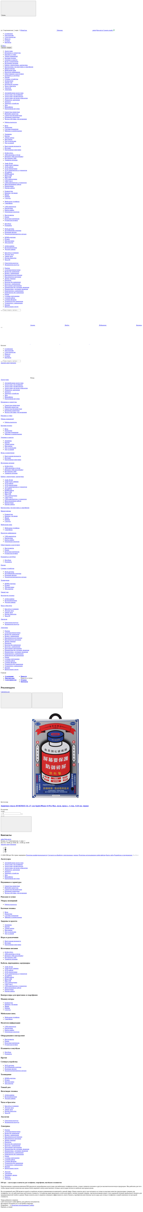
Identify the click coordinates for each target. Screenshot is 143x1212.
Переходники (9, 186)
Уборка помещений (11, 56)
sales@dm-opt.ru (98, 30)
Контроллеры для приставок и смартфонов (19, 67)
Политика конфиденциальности (36, 855)
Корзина (139, 325)
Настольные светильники (13, 285)
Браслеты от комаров (12, 253)
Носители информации (12, 72)
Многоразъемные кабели (13, 184)
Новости (7, 39)
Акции (32, 325)
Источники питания (11, 63)
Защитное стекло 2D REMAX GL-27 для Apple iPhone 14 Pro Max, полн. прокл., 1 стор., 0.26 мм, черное (45, 806)
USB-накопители (10, 206)
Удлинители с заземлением (14, 303)
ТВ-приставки (9, 241)
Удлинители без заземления (14, 301)
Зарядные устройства (12, 103)
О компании (9, 33)
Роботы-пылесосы (11, 122)
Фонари (7, 305)
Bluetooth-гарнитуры (11, 114)
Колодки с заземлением (12, 284)
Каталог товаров (6, 47)
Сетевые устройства (11, 79)
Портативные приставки (13, 150)
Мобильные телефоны (12, 201)
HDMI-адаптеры (10, 237)
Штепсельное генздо (11, 306)
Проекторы (8, 127)
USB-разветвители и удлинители (16, 182)
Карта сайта (110, 855)
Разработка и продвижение (123, 855)
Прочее (7, 77)
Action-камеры (9, 246)
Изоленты (8, 280)
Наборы (7, 196)
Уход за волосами (10, 141)
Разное (7, 217)
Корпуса (7, 1177)
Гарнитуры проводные (12, 112)
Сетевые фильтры (10, 299)
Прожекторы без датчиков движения (17, 287)
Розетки (7, 268)
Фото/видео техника (11, 84)
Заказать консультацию (8, 363)
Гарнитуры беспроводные (13, 115)
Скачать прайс (108, 30)
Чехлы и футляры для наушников (16, 119)
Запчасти (8, 101)
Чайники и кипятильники (13, 131)
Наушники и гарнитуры (13, 53)
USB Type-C (9, 181)
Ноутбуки (8, 224)
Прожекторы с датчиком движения (16, 289)
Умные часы (9, 256)
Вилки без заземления (12, 271)
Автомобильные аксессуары (14, 93)
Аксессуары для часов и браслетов (16, 98)
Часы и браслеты (10, 86)
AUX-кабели (9, 167)
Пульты (7, 239)
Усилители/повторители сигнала (15, 234)
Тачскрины (8, 1173)
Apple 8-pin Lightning (11, 165)
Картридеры (9, 208)
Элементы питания (11, 160)
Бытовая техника (10, 58)
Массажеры (8, 139)
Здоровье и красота (11, 60)
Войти (67, 325)
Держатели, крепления (12, 100)
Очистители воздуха (11, 263)
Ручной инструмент (11, 220)
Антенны (8, 1178)
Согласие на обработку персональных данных (63, 855)
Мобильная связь (10, 70)
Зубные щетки (9, 137)
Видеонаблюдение (11, 247)
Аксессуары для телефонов (14, 94)
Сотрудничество (10, 37)
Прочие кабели (10, 188)
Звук (6, 105)
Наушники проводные (12, 117)
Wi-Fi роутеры (9, 229)
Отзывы (7, 40)
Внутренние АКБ (10, 158)
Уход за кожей (9, 143)
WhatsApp (23, 30)
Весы (6, 125)
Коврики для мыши (11, 193)
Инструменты (9, 215)
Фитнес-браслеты (10, 258)
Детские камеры (10, 249)
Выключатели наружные (13, 277)
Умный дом (8, 82)
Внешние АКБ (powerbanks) (14, 156)
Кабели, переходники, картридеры (16, 65)
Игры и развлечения (11, 61)
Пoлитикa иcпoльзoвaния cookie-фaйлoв (92, 855)
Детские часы (9, 254)
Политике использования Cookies (23, 1205)
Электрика (8, 89)
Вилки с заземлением (12, 273)
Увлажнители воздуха (12, 265)
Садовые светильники (12, 296)
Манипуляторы (10, 68)
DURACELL (9, 153)
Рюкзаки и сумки (10, 54)
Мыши (7, 195)
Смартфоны (9, 203)
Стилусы (8, 198)
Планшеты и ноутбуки (12, 75)
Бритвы (7, 136)
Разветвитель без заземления (14, 292)
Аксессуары (9, 51)
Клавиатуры (9, 191)
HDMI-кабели (9, 174)
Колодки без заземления (13, 282)
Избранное (103, 325)
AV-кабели (8, 172)
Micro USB (8, 175)
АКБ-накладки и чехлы (12, 155)
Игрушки (8, 148)
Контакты (8, 42)
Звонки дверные (10, 278)
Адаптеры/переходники (12, 270)
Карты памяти (9, 210)
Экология (8, 88)
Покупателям (9, 35)
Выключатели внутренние (13, 275)
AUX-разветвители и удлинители (16, 170)
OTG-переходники (11, 179)
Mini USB (8, 177)
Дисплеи (8, 1171)
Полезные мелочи (11, 232)
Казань (4, 15)
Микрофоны (9, 107)
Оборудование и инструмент (14, 74)
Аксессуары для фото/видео (14, 96)
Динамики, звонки (11, 1175)
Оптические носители (12, 212)
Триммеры (8, 134)
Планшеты (8, 225)
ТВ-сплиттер (9, 242)
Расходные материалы (12, 218)
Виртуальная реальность (13, 146)
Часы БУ (7, 260)
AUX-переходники (11, 168)
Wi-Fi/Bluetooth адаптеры (13, 230)
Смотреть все (5, 692)
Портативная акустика (12, 108)
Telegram (60, 30)
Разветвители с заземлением (14, 291)
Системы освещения (11, 129)
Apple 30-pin (9, 163)
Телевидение (9, 81)
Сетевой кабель (10, 298)
